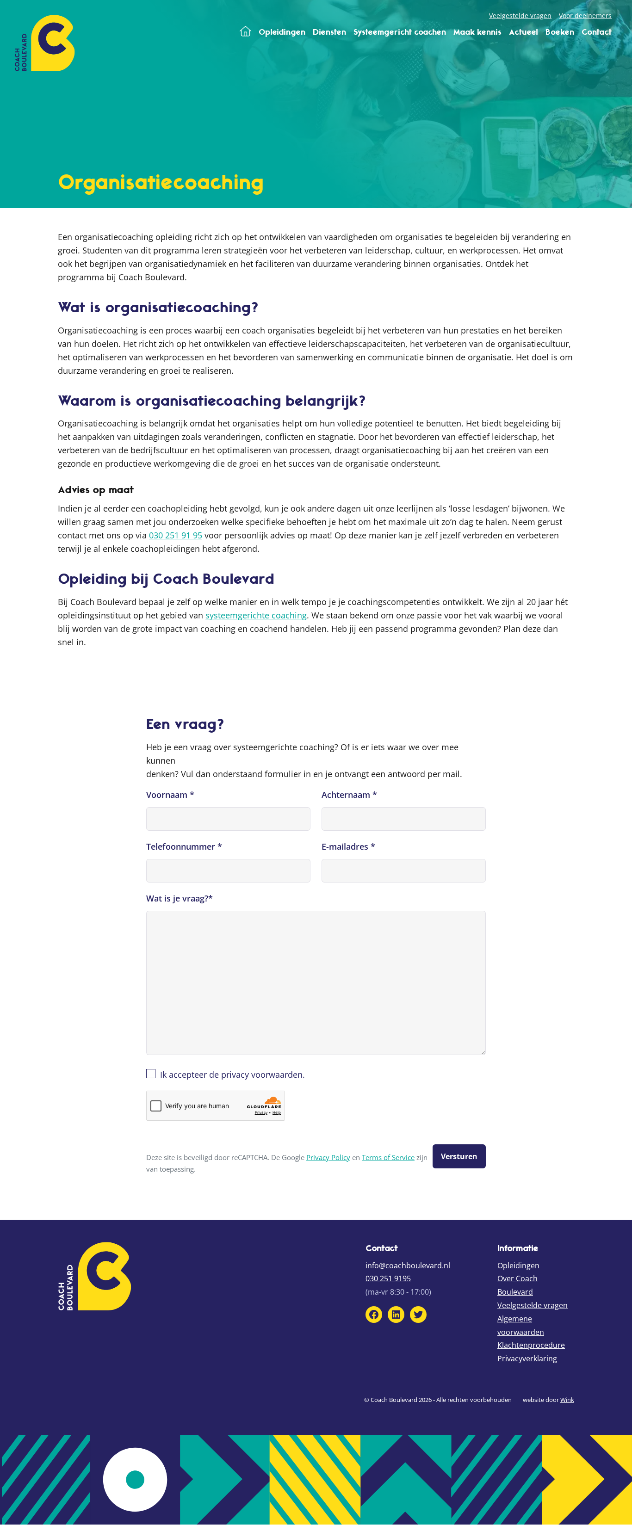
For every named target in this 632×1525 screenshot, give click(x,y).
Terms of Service (388, 1157)
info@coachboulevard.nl (408, 1265)
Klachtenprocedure (531, 1345)
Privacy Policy (328, 1157)
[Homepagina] (245, 31)
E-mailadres (348, 846)
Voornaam (170, 794)
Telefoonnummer (184, 846)
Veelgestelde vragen (520, 15)
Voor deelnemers (585, 15)
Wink (567, 1399)
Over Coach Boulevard (517, 1285)
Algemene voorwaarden (520, 1325)
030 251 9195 (388, 1278)
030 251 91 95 (175, 535)
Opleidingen (518, 1265)
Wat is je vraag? (179, 898)
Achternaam (349, 794)
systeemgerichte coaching (256, 615)
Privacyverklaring (527, 1358)
